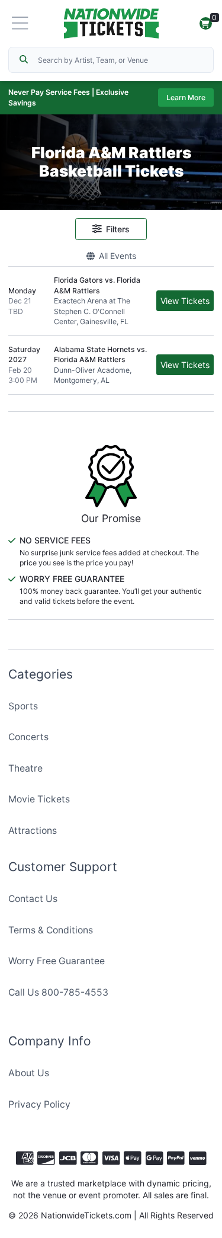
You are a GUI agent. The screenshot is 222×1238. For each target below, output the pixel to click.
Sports (23, 706)
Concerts (28, 737)
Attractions (32, 830)
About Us (28, 1073)
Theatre (25, 768)
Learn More (185, 97)
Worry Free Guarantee (56, 961)
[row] (111, 301)
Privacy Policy (39, 1104)
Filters (118, 229)
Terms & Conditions (50, 930)
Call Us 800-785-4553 (58, 992)
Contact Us (32, 898)
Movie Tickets (39, 799)
